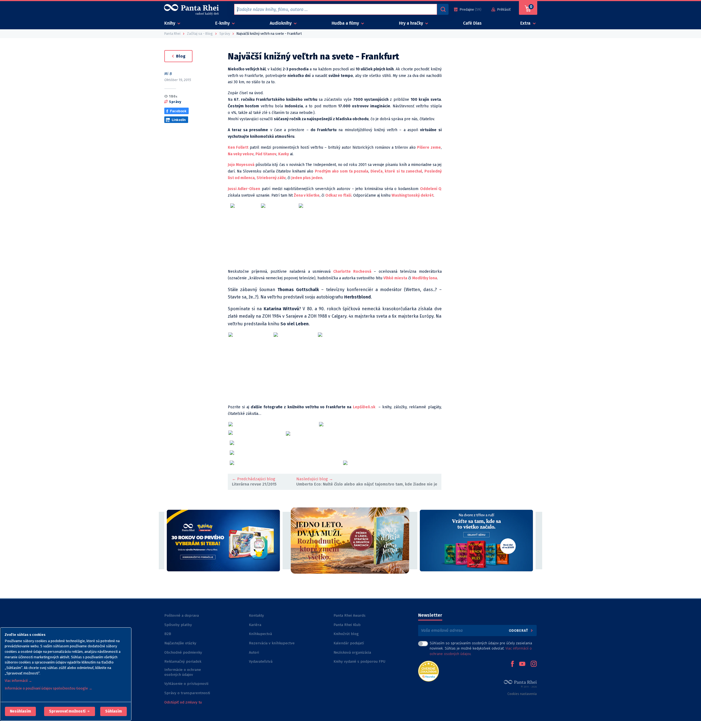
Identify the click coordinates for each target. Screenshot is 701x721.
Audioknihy (281, 23)
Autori (254, 652)
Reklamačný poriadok (182, 661)
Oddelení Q (431, 188)
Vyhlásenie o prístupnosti (186, 683)
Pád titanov (265, 154)
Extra (526, 23)
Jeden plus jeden (306, 178)
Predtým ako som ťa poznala (341, 171)
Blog (180, 56)
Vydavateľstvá (260, 661)
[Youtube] (522, 664)
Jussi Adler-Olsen (244, 188)
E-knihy (223, 23)
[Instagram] (534, 664)
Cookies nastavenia (522, 694)
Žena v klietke (307, 195)
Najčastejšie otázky (180, 643)
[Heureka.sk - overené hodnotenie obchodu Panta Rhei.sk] (428, 670)
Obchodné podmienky (183, 652)
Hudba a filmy (346, 23)
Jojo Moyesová (241, 164)
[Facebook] (512, 664)
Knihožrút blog (346, 633)
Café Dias (472, 23)
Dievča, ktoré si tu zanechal (396, 171)
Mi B (168, 73)
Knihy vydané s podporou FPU (359, 661)
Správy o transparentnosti (187, 693)
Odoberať (519, 630)
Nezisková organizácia (352, 652)
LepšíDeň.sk (364, 407)
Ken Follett (238, 147)
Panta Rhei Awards (350, 615)
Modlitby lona (424, 278)
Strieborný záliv (271, 178)
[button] (20, 711)
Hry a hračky (411, 23)
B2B (167, 633)
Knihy (170, 23)
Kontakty (256, 615)
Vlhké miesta (395, 278)
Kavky (283, 154)
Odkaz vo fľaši (338, 195)
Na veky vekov (241, 154)
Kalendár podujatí (349, 643)
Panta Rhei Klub (347, 624)
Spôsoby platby (178, 624)
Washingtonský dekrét (412, 195)
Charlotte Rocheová (352, 271)
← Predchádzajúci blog (253, 478)
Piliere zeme (429, 147)
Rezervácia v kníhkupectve (272, 643)
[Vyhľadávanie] (443, 9)
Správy (175, 102)
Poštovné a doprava (181, 615)
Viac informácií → (18, 681)
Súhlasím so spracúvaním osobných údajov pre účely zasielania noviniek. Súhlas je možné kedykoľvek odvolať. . (481, 648)
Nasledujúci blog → (314, 478)
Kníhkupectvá (260, 633)
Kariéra (255, 624)
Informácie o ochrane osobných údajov (182, 672)
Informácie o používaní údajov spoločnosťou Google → (48, 688)
